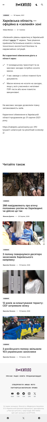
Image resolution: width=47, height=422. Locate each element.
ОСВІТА (22, 376)
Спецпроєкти (18, 384)
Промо (34, 388)
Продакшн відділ (33, 376)
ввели (13, 40)
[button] (3, 4)
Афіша (27, 384)
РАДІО (16, 376)
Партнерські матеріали (21, 388)
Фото (33, 384)
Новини (6, 15)
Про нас (9, 376)
